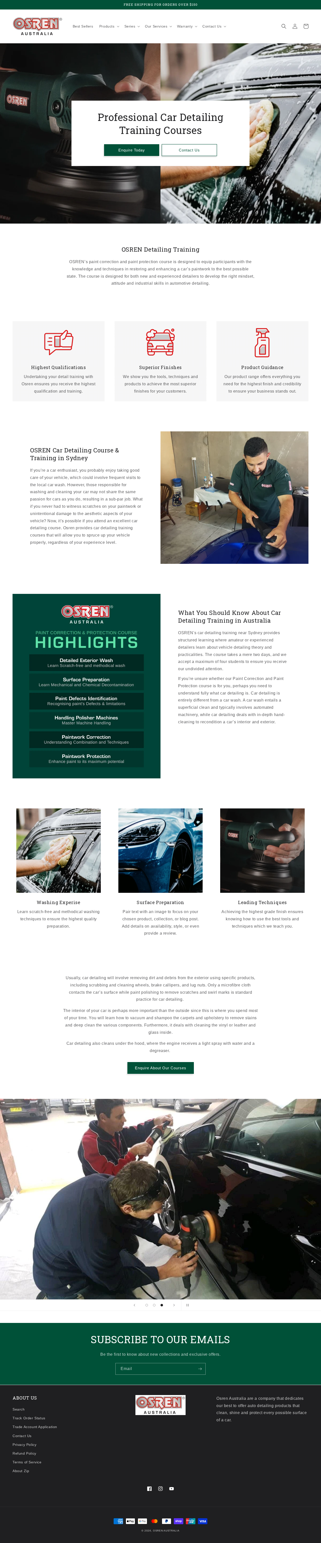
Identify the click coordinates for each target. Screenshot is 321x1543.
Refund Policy (24, 1453)
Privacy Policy (24, 1445)
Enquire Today (131, 150)
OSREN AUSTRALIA (166, 1530)
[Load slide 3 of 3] (162, 1305)
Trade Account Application (35, 1427)
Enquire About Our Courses (160, 1068)
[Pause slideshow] (186, 1305)
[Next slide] (174, 1305)
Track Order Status (29, 1418)
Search (19, 1409)
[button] (108, 26)
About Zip (21, 1471)
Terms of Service (27, 1462)
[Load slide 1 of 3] (146, 1305)
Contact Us (189, 150)
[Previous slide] (134, 1305)
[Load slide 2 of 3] (154, 1305)
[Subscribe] (199, 1369)
